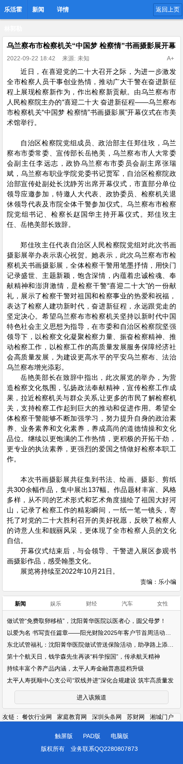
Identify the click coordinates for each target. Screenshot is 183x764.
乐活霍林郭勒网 (13, 12)
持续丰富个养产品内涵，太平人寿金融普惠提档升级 (75, 668)
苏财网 (136, 716)
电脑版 (120, 736)
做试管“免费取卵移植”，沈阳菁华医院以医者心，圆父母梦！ (86, 620)
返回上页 (168, 9)
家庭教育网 (72, 716)
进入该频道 (91, 697)
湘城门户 (162, 716)
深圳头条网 (107, 716)
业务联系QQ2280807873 (104, 748)
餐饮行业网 (37, 716)
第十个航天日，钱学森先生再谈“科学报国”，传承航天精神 (83, 656)
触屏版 (64, 736)
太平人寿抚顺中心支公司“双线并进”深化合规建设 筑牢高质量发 (90, 680)
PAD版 (91, 736)
